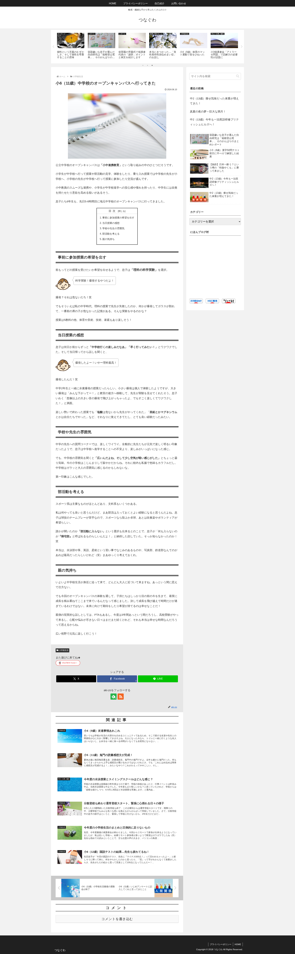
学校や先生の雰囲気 (113, 228)
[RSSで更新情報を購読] (121, 696)
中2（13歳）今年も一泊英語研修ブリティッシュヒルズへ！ (214, 122)
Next (241, 46)
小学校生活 (63, 650)
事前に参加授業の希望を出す (118, 217)
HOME (238, 944)
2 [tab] (147, 65)
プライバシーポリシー (220, 944)
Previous (53, 46)
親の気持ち (108, 239)
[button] (237, 76)
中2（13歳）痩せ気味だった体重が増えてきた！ (214, 101)
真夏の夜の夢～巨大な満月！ (208, 111)
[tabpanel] (70, 46)
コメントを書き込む (117, 919)
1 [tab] (142, 65)
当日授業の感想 (111, 223)
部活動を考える (111, 233)
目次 (113, 210)
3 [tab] (152, 65)
